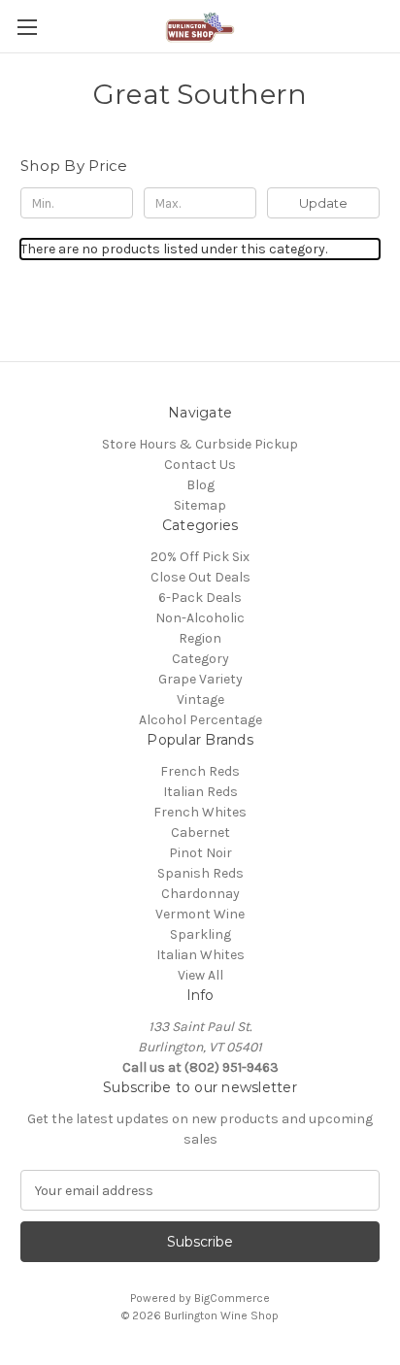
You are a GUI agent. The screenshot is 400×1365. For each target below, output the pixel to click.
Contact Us (200, 464)
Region (200, 638)
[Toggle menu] (26, 26)
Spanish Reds (200, 873)
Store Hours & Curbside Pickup (200, 444)
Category (200, 658)
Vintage (200, 699)
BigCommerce (232, 1298)
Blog (200, 485)
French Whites (200, 812)
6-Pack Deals (200, 597)
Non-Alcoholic (200, 618)
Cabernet (200, 832)
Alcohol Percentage (200, 720)
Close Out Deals (200, 577)
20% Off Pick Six (200, 557)
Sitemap (200, 505)
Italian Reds (200, 791)
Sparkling (200, 934)
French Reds (200, 771)
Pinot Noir (200, 853)
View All (200, 975)
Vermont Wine (200, 914)
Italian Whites (200, 955)
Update (323, 203)
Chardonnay (200, 893)
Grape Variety (200, 679)
